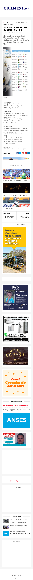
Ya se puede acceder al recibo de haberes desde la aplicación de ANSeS (20, 532)
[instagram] (12, 575)
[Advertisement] (16, 461)
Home (5, 22)
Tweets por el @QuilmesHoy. (10, 481)
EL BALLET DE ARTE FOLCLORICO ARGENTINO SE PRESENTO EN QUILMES (15, 194)
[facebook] (20, 575)
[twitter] (18, 575)
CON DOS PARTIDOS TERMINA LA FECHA (15, 180)
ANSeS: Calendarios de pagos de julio (15, 405)
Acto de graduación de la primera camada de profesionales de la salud (19, 526)
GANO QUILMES (8, 209)
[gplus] (15, 575)
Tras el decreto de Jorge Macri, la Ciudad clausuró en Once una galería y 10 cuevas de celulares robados (20, 521)
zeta (14, 22)
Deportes (9, 22)
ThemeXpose (19, 578)
